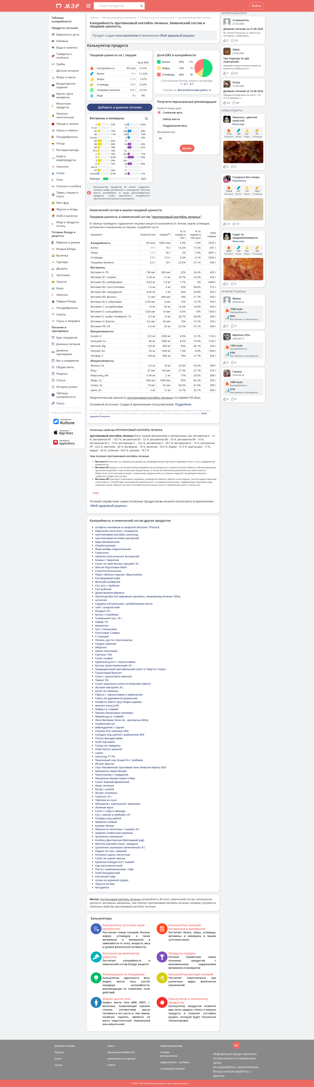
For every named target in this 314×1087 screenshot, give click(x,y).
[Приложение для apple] (67, 432)
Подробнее (183, 404)
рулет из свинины (106, 691)
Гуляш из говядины (107, 745)
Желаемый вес (166, 132)
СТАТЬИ (58, 1065)
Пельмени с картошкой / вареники (117, 803)
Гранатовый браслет (108, 672)
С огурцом (102, 636)
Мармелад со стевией (109, 716)
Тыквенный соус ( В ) (108, 618)
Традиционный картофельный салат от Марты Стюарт (130, 669)
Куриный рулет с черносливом (115, 662)
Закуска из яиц (104, 883)
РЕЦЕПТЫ (59, 1052)
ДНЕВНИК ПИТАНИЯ (65, 1046)
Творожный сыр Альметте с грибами (119, 760)
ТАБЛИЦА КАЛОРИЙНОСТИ (121, 1052)
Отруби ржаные (105, 545)
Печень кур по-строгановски (113, 640)
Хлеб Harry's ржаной (108, 749)
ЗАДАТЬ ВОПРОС (168, 1062)
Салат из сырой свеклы (110, 858)
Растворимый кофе (107, 578)
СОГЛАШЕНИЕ (167, 1068)
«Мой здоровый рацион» (108, 506)
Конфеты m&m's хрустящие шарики (118, 702)
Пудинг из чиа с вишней (110, 851)
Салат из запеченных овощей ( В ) (117, 563)
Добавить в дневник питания (120, 107)
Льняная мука (104, 807)
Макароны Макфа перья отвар (115, 778)
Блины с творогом (107, 560)
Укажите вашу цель (169, 108)
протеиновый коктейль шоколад (116, 534)
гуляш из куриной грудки (111, 880)
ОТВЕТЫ (111, 1065)
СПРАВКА (164, 1052)
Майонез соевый (106, 822)
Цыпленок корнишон (109, 836)
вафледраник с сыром (109, 727)
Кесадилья (102, 887)
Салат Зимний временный (112, 782)
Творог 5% (101, 680)
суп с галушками (106, 629)
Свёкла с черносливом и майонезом (118, 694)
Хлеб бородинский (107, 873)
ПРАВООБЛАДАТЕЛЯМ (171, 1046)
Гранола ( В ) (103, 796)
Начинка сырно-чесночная (112, 854)
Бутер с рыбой (104, 789)
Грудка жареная (105, 643)
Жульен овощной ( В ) (109, 687)
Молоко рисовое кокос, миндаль (116, 843)
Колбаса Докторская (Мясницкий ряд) (119, 840)
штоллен (101, 600)
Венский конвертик (107, 582)
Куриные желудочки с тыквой (114, 862)
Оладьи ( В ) (102, 611)
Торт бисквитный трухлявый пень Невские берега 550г (130, 767)
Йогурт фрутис (104, 763)
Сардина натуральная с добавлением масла (123, 603)
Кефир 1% (101, 622)
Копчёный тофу (105, 876)
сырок (99, 752)
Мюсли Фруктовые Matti (111, 567)
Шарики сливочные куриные (114, 833)
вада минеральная (107, 542)
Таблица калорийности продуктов (119, 17)
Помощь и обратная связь (67, 412)
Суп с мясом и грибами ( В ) (112, 814)
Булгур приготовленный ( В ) (113, 665)
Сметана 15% (103, 654)
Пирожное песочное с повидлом (116, 531)
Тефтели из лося (105, 800)
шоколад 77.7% (105, 756)
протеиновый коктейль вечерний (117, 538)
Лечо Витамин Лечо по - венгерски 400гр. (122, 720)
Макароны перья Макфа (111, 771)
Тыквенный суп (105, 723)
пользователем (126, 35)
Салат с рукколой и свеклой (113, 676)
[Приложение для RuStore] (67, 421)
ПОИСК (111, 1046)
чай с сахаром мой (107, 607)
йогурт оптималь (106, 793)
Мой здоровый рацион (177, 35)
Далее (187, 148)
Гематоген (102, 552)
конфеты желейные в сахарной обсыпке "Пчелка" (127, 527)
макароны (101, 625)
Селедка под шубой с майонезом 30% (119, 734)
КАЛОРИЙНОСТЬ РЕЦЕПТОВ (121, 1058)
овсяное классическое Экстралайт (117, 556)
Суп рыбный (103, 589)
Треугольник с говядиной (111, 774)
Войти (256, 6)
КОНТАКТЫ (184, 1062)
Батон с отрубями (106, 614)
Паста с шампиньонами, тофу (114, 869)
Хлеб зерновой (105, 742)
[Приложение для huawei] (67, 442)
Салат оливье (104, 658)
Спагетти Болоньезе (108, 571)
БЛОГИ (58, 1058)
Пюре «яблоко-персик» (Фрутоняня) (118, 574)
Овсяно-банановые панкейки (114, 712)
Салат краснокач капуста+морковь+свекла (123, 683)
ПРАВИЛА (180, 1068)
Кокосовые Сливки (107, 632)
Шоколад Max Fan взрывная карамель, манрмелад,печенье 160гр (137, 596)
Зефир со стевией (106, 709)
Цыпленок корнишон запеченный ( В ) (120, 847)
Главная (94, 17)
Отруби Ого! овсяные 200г (112, 731)
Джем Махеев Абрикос (109, 592)
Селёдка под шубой (108, 818)
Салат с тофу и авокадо (110, 811)
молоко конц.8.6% (107, 705)
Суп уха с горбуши (107, 585)
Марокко (101, 647)
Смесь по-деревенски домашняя (116, 698)
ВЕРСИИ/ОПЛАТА (168, 1056)
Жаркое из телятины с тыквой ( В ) (117, 829)
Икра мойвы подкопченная (113, 549)
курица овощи (104, 825)
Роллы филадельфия (108, 738)
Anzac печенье (104, 785)
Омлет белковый (106, 651)
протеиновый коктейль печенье (194, 17)
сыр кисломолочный (108, 865)
